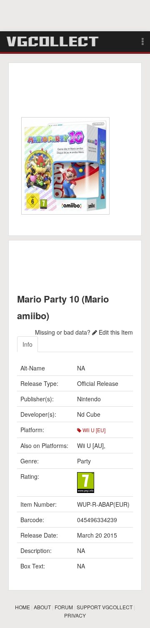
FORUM (64, 606)
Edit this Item (115, 332)
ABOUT (42, 606)
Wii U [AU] (90, 445)
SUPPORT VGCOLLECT (104, 606)
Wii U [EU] (93, 429)
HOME (22, 606)
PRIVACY (75, 615)
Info (27, 344)
